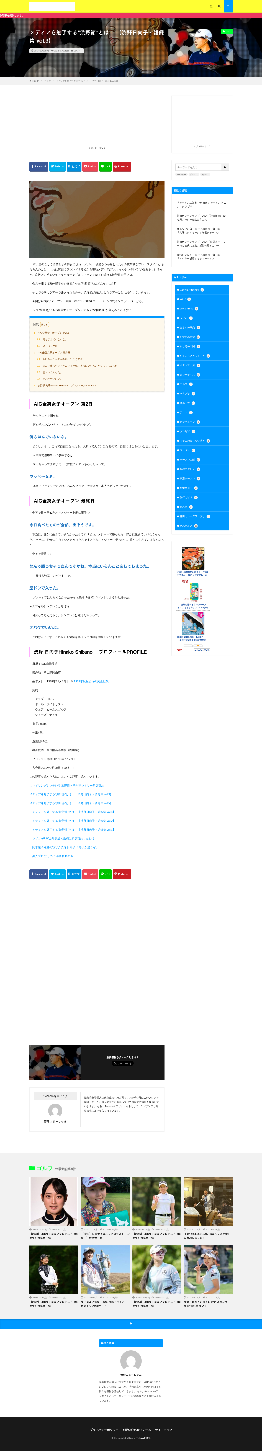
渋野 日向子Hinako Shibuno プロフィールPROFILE (65, 385)
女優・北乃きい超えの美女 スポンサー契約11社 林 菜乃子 (207, 1304)
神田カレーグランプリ (194, 516)
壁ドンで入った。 (50, 372)
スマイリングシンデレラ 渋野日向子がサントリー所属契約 (66, 785)
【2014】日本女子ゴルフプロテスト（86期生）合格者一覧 (156, 1304)
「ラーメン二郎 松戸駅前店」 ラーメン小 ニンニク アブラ (201, 204)
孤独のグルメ (189, 468)
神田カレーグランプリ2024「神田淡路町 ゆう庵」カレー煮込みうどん (201, 217)
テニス (185, 412)
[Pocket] (90, 167)
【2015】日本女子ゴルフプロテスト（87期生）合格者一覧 (105, 1236)
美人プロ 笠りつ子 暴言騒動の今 (51, 856)
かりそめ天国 (189, 346)
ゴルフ (77, 50)
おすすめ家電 (189, 336)
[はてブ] (74, 167)
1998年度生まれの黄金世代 (91, 681)
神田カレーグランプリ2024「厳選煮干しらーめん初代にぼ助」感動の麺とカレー (201, 243)
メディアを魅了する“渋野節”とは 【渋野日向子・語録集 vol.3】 (87, 81)
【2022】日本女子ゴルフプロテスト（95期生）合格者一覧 (53, 1304)
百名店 (185, 506)
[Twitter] (57, 167)
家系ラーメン (189, 478)
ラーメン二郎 (189, 459)
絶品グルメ (188, 525)
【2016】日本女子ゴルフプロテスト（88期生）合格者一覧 (156, 1236)
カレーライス (189, 374)
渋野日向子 (181, 174)
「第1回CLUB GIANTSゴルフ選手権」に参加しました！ (207, 1236)
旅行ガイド (188, 497)
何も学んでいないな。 (52, 339)
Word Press (188, 308)
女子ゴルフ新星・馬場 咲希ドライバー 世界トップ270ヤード (104, 1304)
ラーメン (187, 450)
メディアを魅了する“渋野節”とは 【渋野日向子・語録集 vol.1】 (73, 829)
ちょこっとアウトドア (194, 355)
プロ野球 (187, 431)
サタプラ (187, 393)
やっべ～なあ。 (48, 345)
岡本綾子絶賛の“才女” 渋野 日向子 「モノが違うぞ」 (65, 847)
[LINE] (105, 167)
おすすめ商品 (189, 327)
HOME (35, 81)
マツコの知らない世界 (194, 440)
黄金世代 (193, 174)
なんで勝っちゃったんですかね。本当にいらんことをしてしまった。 (78, 365)
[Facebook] (38, 167)
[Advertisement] (97, 120)
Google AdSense (191, 289)
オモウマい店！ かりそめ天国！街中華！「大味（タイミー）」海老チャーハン (199, 230)
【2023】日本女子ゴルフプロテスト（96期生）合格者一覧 (53, 1236)
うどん (185, 317)
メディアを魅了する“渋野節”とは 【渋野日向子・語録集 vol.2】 (73, 820)
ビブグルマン (189, 421)
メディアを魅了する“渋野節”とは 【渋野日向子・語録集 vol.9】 (71, 794)
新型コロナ (188, 487)
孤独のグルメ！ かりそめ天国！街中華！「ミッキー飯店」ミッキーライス (199, 256)
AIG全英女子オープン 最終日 (52, 352)
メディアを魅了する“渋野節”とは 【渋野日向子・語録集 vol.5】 (71, 803)
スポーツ (187, 402)
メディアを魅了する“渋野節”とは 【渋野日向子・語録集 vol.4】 (73, 811)
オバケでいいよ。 (50, 378)
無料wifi (205, 174)
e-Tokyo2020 (141, 1437)
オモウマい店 (189, 365)
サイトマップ (163, 1429)
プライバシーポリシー (104, 1429)
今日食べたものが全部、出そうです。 (61, 359)
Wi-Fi (185, 299)
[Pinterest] (122, 167)
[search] (225, 167)
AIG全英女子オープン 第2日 (51, 332)
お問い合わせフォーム (136, 1429)
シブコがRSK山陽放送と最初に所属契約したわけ (63, 838)
